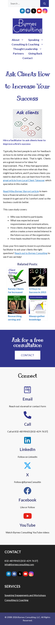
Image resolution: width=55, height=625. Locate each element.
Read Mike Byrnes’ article (21, 191)
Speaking (33, 39)
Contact (27, 58)
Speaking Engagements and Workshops (25, 595)
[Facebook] (28, 10)
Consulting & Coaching (25, 44)
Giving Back (35, 53)
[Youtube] (39, 10)
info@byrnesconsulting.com (19, 564)
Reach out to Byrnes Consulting (31, 253)
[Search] (44, 3)
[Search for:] (24, 3)
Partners (18, 53)
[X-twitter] (33, 10)
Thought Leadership (25, 49)
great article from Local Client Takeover (24, 180)
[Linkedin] (22, 10)
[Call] (27, 415)
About (16, 39)
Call (27, 424)
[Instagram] (44, 10)
